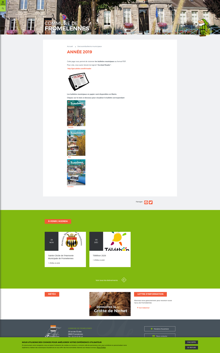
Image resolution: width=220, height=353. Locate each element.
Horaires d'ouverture (161, 329)
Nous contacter (161, 336)
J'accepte (191, 342)
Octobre (70, 186)
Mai (69, 157)
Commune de (67, 26)
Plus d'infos (101, 347)
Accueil (70, 46)
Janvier (70, 127)
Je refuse (191, 347)
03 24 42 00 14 (77, 336)
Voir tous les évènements (107, 280)
